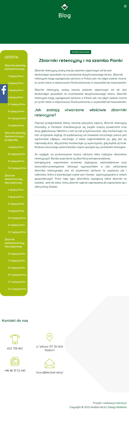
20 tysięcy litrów (16, 225)
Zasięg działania (81, 52)
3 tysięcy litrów (15, 76)
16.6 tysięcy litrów (17, 218)
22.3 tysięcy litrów (17, 289)
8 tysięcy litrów (15, 196)
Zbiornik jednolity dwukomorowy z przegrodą (15, 136)
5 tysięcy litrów (15, 90)
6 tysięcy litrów (15, 97)
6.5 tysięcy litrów (16, 253)
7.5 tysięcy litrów (16, 260)
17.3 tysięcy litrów (17, 281)
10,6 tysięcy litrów (17, 168)
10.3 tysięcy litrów (17, 274)
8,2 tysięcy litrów (16, 154)
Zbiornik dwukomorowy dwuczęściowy (13, 179)
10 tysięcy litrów (16, 111)
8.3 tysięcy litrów (16, 104)
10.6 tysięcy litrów (17, 118)
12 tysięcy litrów (16, 125)
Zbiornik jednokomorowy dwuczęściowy (14, 243)
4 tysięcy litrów (15, 83)
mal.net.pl (121, 403)
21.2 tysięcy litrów (17, 232)
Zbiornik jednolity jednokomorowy (15, 67)
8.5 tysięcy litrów (16, 267)
